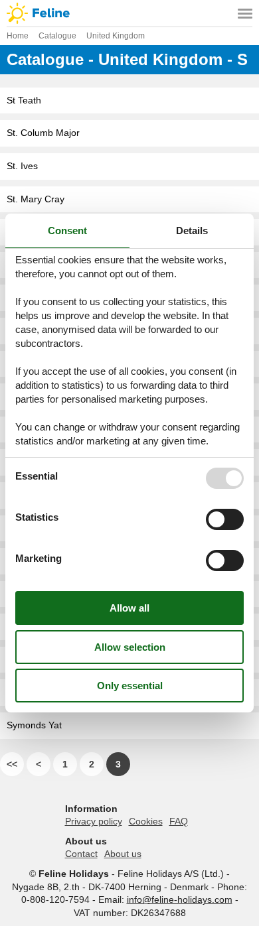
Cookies (146, 821)
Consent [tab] (67, 230)
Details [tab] (192, 230)
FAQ (178, 821)
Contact (81, 853)
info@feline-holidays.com (179, 899)
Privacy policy (93, 821)
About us (122, 853)
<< (12, 764)
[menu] (245, 13)
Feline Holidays (129, 13)
